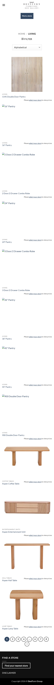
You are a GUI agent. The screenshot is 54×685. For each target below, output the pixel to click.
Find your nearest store (16, 665)
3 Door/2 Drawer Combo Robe (16, 290)
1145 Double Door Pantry (13, 97)
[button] (3, 5)
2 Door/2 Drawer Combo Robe (16, 193)
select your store (35, 100)
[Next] (27, 644)
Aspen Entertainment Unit (13, 532)
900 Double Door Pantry (13, 435)
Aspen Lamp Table (10, 628)
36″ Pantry (7, 339)
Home (21, 33)
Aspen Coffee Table (10, 484)
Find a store (27, 16)
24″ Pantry (7, 242)
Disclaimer (9, 672)
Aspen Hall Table (9, 580)
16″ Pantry (7, 145)
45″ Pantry (7, 387)
